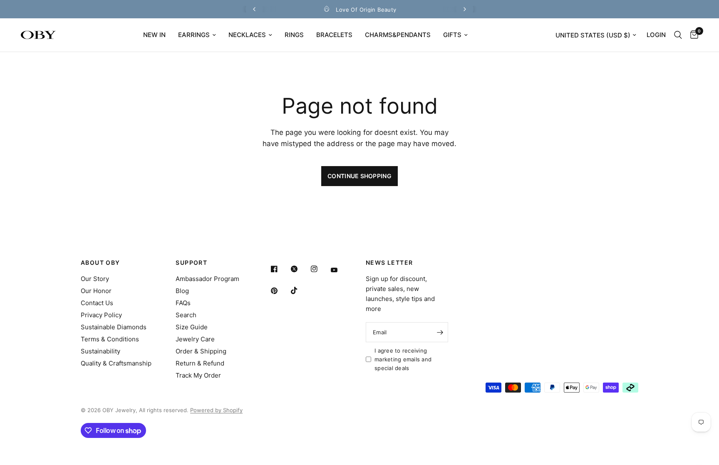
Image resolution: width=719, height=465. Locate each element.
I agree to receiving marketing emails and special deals (402, 359)
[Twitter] (300, 269)
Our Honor (96, 291)
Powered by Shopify (216, 410)
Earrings (194, 35)
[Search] (678, 35)
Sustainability (100, 351)
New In (154, 35)
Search (186, 315)
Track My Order (198, 375)
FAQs (183, 303)
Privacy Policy (101, 315)
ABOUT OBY (100, 263)
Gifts (452, 35)
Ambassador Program (207, 279)
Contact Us (97, 303)
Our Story (95, 279)
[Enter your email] (439, 332)
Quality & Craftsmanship (116, 363)
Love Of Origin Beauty (366, 9)
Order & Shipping (201, 351)
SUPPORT (191, 263)
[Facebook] (280, 269)
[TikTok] (300, 290)
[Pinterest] (280, 290)
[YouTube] (340, 270)
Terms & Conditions (110, 339)
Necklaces (247, 35)
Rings (294, 35)
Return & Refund (200, 363)
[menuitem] (154, 35)
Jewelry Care (195, 339)
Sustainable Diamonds (113, 327)
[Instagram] (320, 269)
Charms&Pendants (398, 35)
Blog (182, 291)
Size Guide (192, 327)
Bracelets (334, 35)
